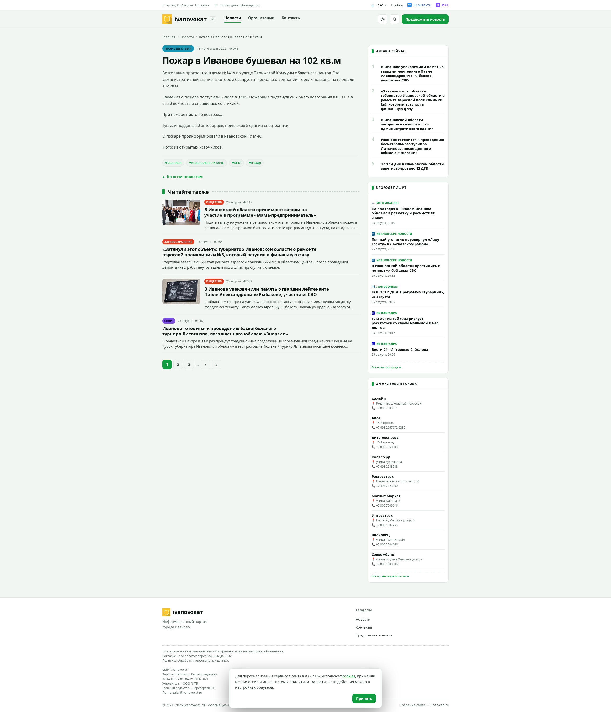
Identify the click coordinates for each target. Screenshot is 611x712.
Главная (168, 37)
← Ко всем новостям (182, 176)
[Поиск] (394, 19)
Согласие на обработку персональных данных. (197, 656)
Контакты (291, 18)
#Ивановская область (206, 163)
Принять (364, 698)
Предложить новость (374, 635)
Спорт (169, 321)
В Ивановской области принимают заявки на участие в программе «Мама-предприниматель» (260, 212)
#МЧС (236, 163)
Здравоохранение (178, 241)
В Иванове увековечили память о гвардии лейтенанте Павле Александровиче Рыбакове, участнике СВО (266, 291)
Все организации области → (390, 576)
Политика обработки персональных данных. (195, 660)
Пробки (397, 5)
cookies (348, 676)
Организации (261, 18)
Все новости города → (386, 367)
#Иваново (173, 163)
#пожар (255, 163)
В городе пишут (391, 187)
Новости (232, 18)
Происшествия (178, 48)
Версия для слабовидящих (240, 5)
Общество (214, 202)
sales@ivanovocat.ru (187, 692)
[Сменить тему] (382, 19)
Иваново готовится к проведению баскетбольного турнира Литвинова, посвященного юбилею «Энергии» (225, 331)
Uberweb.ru (439, 705)
